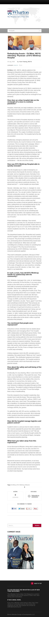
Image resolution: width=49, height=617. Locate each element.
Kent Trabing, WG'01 (25, 61)
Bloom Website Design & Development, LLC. (21, 614)
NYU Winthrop (20, 485)
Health (16, 65)
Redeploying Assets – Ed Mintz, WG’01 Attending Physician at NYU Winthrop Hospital (24, 56)
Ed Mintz (13, 485)
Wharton (27, 485)
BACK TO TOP (38, 583)
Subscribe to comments (35, 496)
